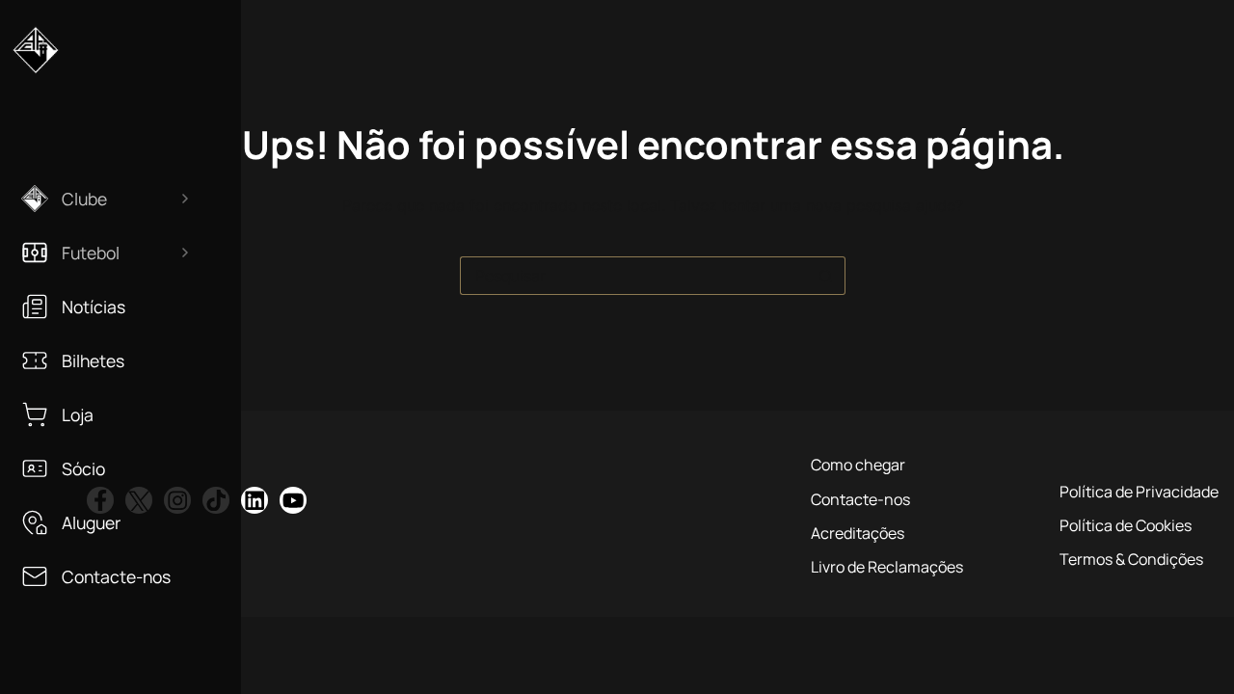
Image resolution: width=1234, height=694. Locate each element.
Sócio (83, 469)
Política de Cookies (1126, 525)
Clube (84, 199)
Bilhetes (93, 361)
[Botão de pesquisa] (826, 275)
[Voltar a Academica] (35, 57)
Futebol (91, 253)
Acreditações (857, 533)
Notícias (93, 307)
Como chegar (858, 464)
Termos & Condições (1131, 559)
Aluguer (91, 523)
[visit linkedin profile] (254, 500)
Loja (78, 415)
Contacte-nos (116, 577)
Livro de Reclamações (887, 566)
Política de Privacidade (1139, 491)
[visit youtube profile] (293, 500)
